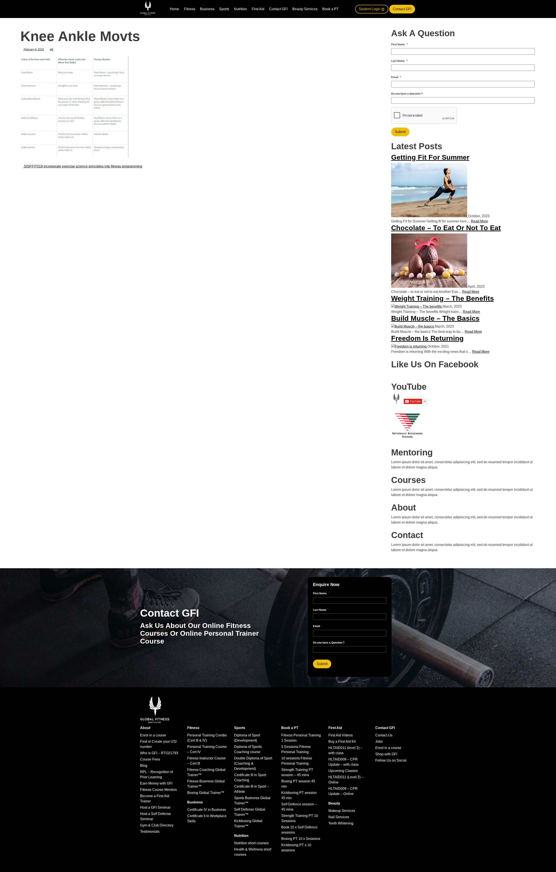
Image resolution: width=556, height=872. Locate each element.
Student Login (370, 9)
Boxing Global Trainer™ (205, 793)
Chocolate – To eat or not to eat (446, 228)
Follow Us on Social (390, 760)
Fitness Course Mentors (158, 790)
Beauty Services (305, 9)
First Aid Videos (340, 735)
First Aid (258, 9)
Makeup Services (341, 811)
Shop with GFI (386, 754)
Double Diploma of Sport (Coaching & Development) (253, 763)
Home (174, 9)
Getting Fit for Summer (430, 157)
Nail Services (338, 817)
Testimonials (149, 831)
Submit (400, 132)
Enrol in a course (153, 735)
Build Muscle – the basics (435, 318)
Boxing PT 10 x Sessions (300, 839)
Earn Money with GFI (156, 783)
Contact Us (383, 735)
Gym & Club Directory (157, 825)
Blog (143, 765)
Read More (479, 221)
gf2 (51, 49)
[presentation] (424, 115)
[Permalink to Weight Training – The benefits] (417, 306)
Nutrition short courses (251, 843)
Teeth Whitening (340, 823)
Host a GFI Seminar (155, 807)
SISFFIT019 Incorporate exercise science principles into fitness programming (82, 166)
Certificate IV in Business (206, 809)
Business (207, 9)
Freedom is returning (427, 338)
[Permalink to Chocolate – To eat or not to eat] (429, 286)
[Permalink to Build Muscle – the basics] (413, 326)
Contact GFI (278, 9)
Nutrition (240, 9)
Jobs (379, 741)
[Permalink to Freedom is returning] (409, 346)
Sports (224, 9)
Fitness (189, 9)
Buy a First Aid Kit (342, 741)
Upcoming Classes (343, 771)
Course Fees (150, 759)
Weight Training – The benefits (442, 298)
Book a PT (330, 9)
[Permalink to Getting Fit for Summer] (429, 216)
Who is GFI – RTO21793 (159, 753)
